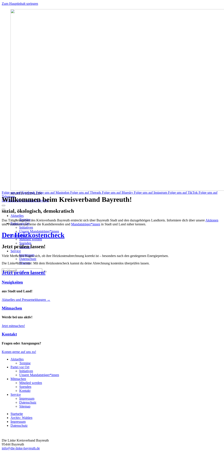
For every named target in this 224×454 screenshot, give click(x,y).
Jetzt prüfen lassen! (24, 272)
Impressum (26, 398)
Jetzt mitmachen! (13, 326)
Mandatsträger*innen (85, 224)
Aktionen (211, 220)
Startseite (16, 414)
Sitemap (24, 406)
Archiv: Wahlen (21, 418)
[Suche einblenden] (3, 205)
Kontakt (9, 334)
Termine (25, 363)
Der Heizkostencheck (33, 235)
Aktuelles (17, 216)
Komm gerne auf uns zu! (19, 352)
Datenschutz (27, 259)
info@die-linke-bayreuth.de (21, 448)
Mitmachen (12, 308)
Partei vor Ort (19, 367)
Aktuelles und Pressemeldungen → (26, 300)
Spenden (25, 243)
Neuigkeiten (12, 282)
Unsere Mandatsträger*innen (39, 375)
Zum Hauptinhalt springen (20, 3)
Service (15, 251)
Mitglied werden (30, 239)
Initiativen (26, 227)
